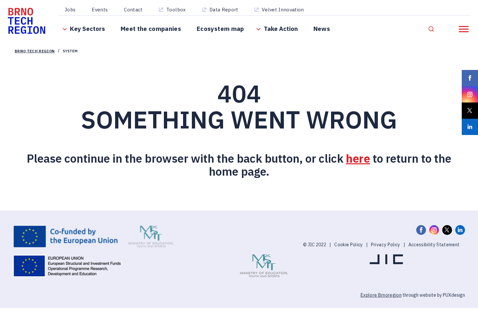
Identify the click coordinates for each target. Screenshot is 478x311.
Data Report (225, 10)
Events (102, 10)
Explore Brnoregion (381, 305)
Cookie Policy (348, 254)
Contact (135, 10)
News (326, 32)
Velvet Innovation (285, 10)
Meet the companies (154, 32)
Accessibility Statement (434, 254)
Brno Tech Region (37, 60)
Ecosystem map (223, 32)
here (358, 168)
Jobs (72, 10)
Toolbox (178, 10)
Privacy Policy (385, 254)
